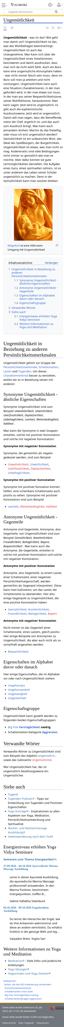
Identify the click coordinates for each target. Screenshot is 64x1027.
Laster (7, 371)
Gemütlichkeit (17, 609)
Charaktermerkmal (15, 375)
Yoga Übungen (17, 969)
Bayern (52, 613)
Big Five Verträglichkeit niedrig (21, 995)
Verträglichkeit (29, 727)
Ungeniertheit (17, 698)
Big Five (13, 727)
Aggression (49, 732)
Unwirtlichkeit (39, 464)
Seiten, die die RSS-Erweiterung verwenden (27, 984)
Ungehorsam (16, 685)
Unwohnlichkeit (18, 464)
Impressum (43, 1022)
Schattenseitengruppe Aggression (23, 998)
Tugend (13, 794)
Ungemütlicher (41, 760)
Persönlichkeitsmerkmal (18, 988)
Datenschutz (9, 1022)
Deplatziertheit (40, 468)
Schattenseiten (48, 367)
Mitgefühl (14, 245)
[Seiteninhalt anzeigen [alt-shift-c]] (5, 28)
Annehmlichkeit (38, 609)
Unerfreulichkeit (18, 468)
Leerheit (13, 506)
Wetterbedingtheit (32, 506)
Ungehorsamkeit (19, 689)
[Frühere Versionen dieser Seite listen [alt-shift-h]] (53, 28)
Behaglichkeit (37, 613)
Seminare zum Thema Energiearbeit (28, 859)
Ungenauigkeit (17, 694)
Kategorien (9, 980)
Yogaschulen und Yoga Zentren (28, 973)
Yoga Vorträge (17, 811)
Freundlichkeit (17, 613)
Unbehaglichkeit (19, 473)
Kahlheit (51, 506)
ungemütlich (46, 756)
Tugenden (24, 371)
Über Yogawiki (26, 1022)
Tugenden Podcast (20, 798)
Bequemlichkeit (18, 651)
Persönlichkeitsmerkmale (20, 367)
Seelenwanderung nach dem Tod (29, 836)
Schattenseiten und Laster (19, 991)
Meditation (15, 961)
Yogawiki (19, 4)
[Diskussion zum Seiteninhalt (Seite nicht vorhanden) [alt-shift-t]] (12, 28)
